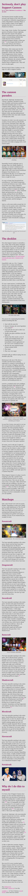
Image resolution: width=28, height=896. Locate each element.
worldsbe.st (5, 890)
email (21, 890)
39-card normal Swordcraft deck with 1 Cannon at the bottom (13, 257)
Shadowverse (7, 886)
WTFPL (4, 892)
